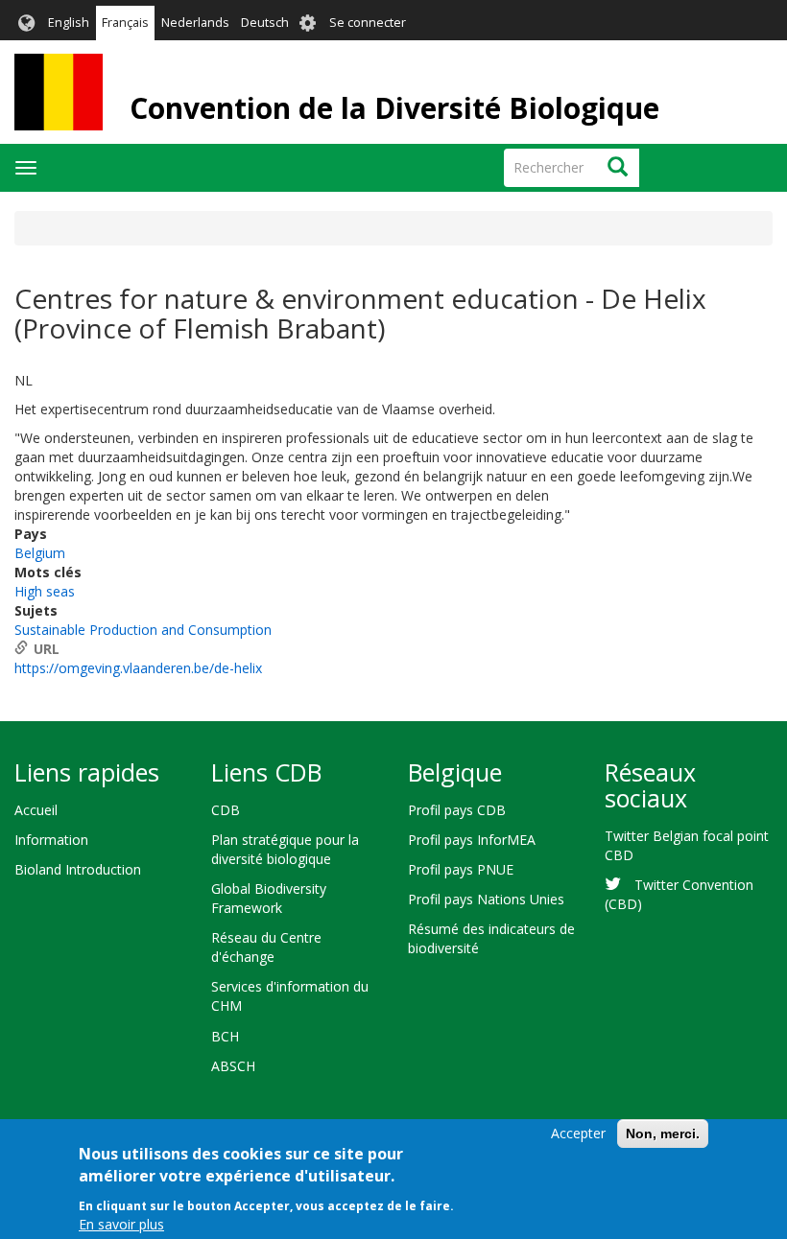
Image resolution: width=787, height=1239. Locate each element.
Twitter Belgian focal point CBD (687, 845)
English (68, 22)
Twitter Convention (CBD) (679, 894)
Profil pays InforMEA (472, 839)
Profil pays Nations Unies (486, 899)
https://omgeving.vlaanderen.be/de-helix (138, 668)
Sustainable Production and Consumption (143, 629)
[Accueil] (58, 92)
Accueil (36, 810)
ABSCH (233, 1066)
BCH (225, 1036)
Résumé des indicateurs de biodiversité (491, 938)
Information (51, 839)
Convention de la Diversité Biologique (394, 108)
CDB (225, 810)
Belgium (39, 553)
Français (125, 22)
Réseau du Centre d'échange (266, 947)
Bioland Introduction (77, 869)
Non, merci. (663, 1133)
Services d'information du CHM (290, 996)
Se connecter (367, 22)
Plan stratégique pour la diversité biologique (285, 849)
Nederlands (195, 22)
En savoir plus (121, 1224)
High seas (44, 591)
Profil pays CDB (457, 810)
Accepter (578, 1133)
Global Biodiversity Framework (268, 898)
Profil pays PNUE (460, 869)
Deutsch (265, 22)
